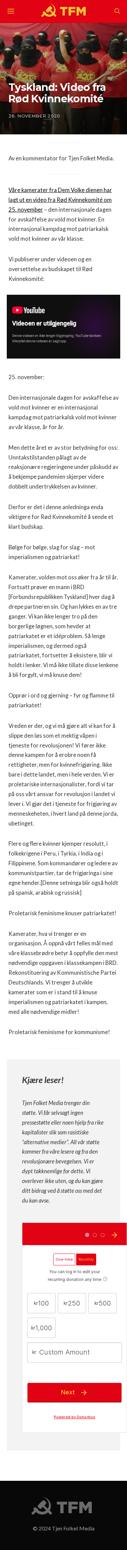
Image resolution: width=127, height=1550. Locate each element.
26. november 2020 (34, 116)
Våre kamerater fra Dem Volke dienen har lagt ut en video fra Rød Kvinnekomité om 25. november (60, 200)
